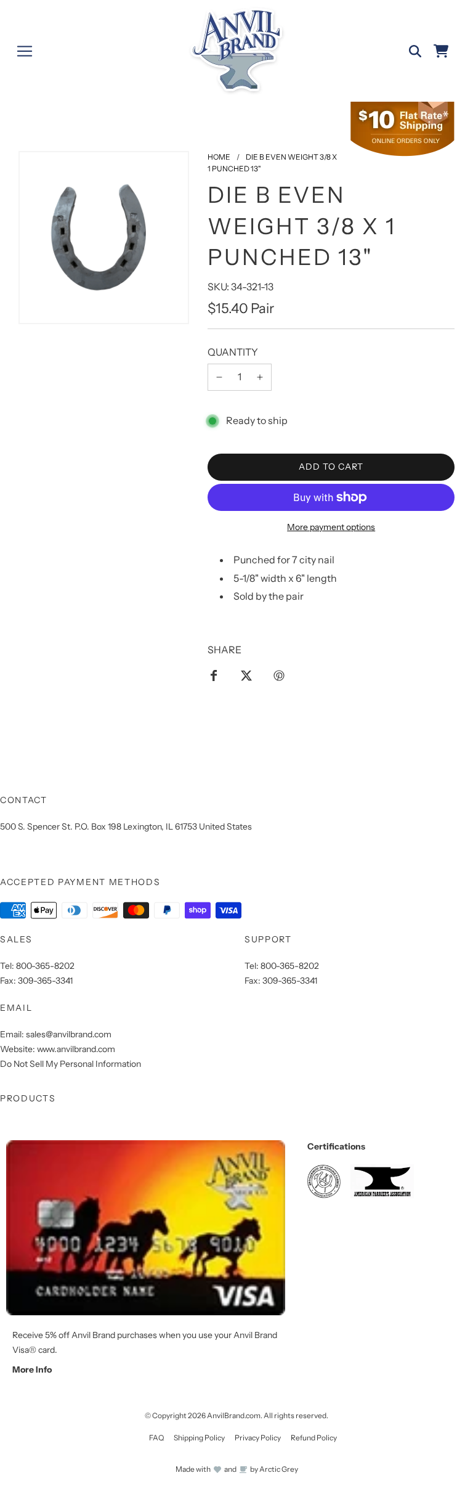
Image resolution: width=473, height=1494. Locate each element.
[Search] (415, 51)
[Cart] (441, 51)
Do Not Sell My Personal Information (70, 1063)
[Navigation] (25, 51)
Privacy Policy (258, 1437)
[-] (219, 377)
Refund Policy (314, 1437)
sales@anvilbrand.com (68, 1034)
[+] (260, 377)
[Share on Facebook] (213, 675)
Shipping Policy (199, 1437)
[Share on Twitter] (246, 675)
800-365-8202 (45, 965)
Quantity (233, 352)
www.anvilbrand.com (76, 1049)
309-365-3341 (45, 980)
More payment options (331, 527)
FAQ (156, 1437)
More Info (32, 1369)
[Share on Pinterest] (279, 675)
